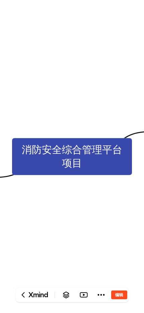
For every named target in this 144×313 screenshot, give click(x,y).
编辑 (119, 295)
